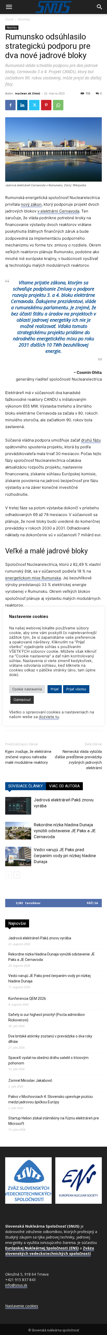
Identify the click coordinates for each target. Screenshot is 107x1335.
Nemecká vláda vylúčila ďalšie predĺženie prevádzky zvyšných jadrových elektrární (78, 759)
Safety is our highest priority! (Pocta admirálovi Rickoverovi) (46, 1017)
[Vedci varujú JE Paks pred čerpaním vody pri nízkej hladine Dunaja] (18, 856)
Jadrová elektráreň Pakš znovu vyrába (39, 938)
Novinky (24, 19)
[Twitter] (34, 105)
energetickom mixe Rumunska (33, 577)
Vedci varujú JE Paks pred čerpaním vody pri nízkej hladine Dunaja (65, 855)
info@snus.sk (16, 1285)
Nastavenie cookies (21, 1305)
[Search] (99, 7)
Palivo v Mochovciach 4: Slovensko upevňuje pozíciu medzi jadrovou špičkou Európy (50, 1099)
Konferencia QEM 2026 (27, 998)
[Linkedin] (22, 105)
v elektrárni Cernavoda (58, 211)
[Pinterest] (46, 105)
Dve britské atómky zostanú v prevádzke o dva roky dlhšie (50, 1039)
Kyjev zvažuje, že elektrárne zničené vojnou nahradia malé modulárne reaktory (28, 757)
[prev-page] (8, 875)
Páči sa (92, 903)
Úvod (9, 19)
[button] (9, 7)
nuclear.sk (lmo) (27, 93)
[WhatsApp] (58, 105)
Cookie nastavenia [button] (27, 689)
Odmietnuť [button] (22, 700)
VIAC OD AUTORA (64, 786)
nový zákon (31, 204)
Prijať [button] (55, 689)
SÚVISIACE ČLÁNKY (25, 786)
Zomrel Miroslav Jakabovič (30, 1080)
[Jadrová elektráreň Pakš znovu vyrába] (18, 806)
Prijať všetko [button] (76, 689)
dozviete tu (49, 716)
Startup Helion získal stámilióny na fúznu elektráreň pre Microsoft (53, 1121)
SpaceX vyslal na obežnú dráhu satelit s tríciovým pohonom (48, 1060)
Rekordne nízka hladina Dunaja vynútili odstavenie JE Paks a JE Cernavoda (65, 830)
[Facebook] (10, 105)
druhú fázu (91, 440)
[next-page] (17, 875)
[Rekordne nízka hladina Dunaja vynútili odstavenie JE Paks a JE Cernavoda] (18, 831)
